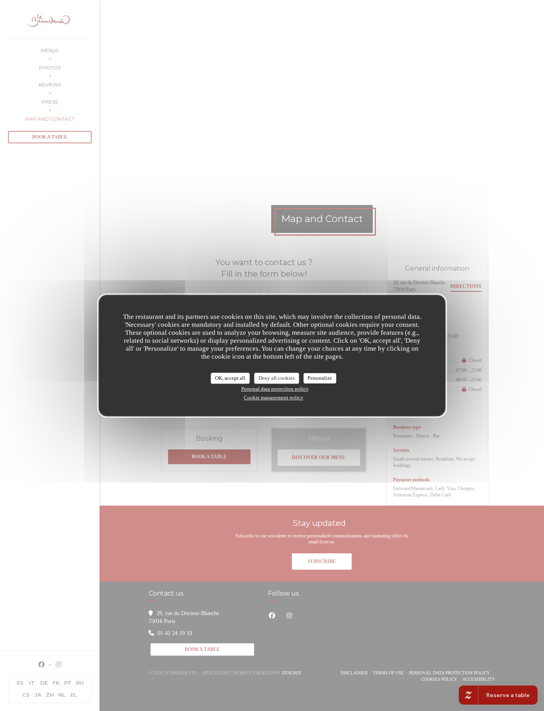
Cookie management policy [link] (273, 397)
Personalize (319, 378)
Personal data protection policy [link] (275, 389)
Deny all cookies (276, 378)
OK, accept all (230, 378)
